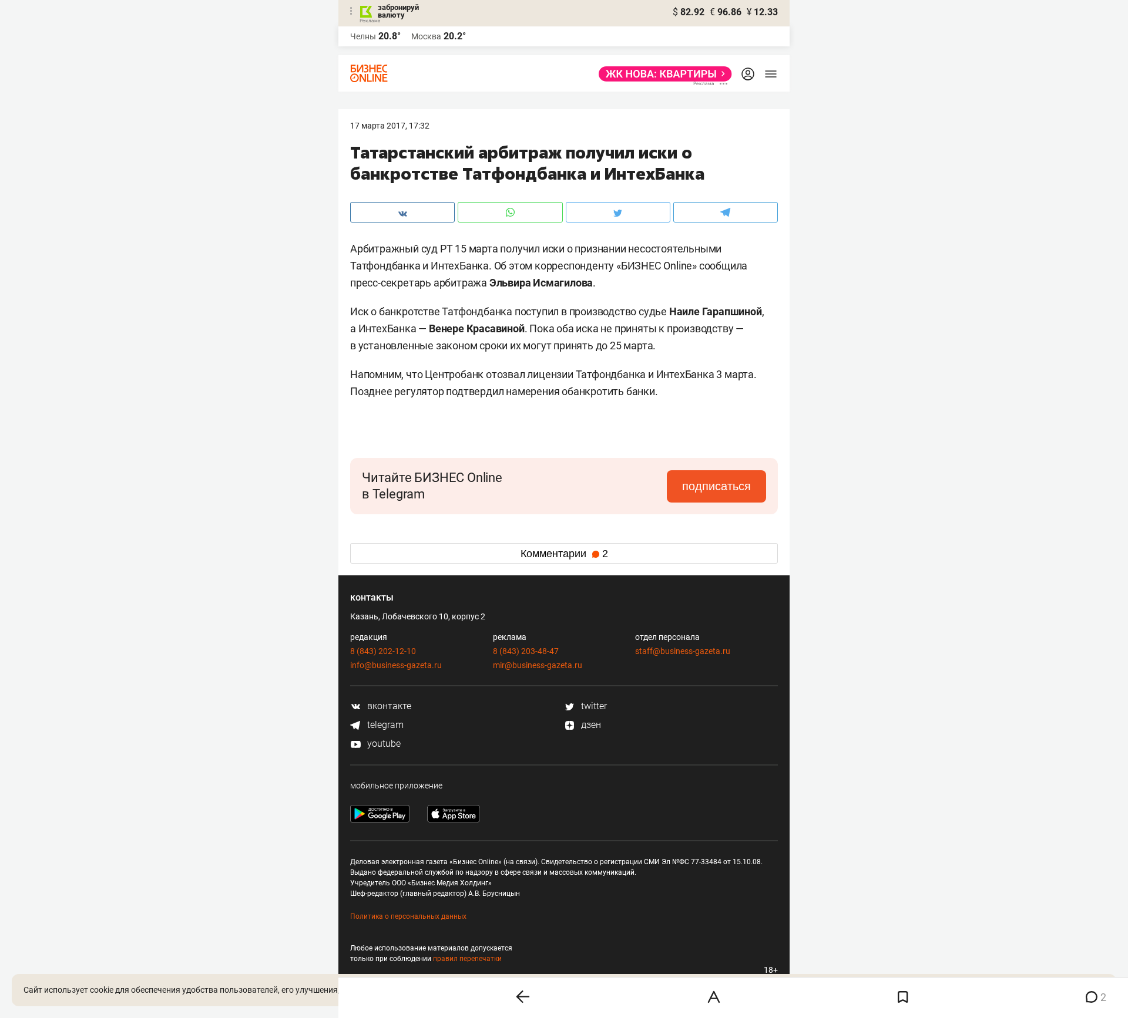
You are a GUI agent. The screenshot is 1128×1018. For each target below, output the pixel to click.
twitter (593, 706)
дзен (590, 724)
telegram (384, 724)
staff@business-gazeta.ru (682, 651)
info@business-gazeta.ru (396, 665)
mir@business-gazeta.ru (537, 665)
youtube (383, 743)
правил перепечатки (467, 959)
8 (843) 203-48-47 (526, 651)
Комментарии (564, 553)
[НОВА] (662, 74)
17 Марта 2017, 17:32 (389, 125)
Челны (363, 36)
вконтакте (388, 706)
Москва (426, 36)
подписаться (716, 486)
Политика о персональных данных (408, 916)
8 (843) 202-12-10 (383, 651)
